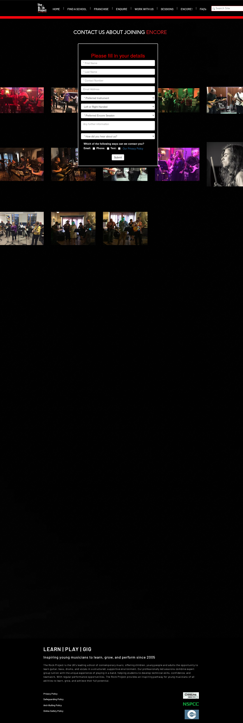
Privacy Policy (50, 693)
